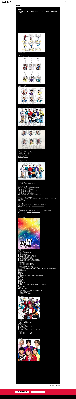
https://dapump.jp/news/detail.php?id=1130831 (36, 194)
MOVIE (59, 1)
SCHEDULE (45, 1)
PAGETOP (58, 385)
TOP (38, 1)
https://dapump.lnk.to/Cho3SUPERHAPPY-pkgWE (24, 24)
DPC (61, 1)
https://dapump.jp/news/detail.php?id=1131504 (38, 206)
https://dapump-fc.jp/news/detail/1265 (23, 157)
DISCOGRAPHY (50, 1)
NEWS (41, 1)
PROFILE (55, 1)
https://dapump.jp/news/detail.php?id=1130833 (33, 212)
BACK (53, 385)
